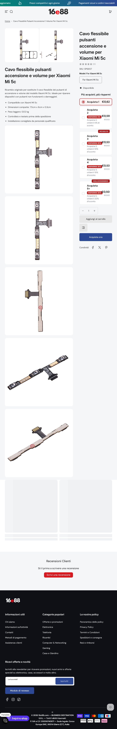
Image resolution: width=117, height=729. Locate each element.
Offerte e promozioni (53, 622)
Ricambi (46, 637)
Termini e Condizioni (89, 632)
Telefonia (47, 632)
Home (7, 21)
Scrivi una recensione (58, 574)
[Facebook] (7, 699)
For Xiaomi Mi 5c (91, 79)
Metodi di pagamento (15, 637)
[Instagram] (13, 699)
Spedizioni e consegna (91, 637)
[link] (93, 247)
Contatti (9, 632)
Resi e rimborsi (87, 642)
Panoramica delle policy (91, 622)
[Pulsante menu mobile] (7, 11)
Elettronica (48, 627)
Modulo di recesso (19, 690)
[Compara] (83, 228)
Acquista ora (95, 237)
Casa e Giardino (50, 653)
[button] (11, 11)
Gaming (46, 648)
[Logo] (58, 11)
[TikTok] (19, 699)
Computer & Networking (54, 642)
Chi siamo (10, 622)
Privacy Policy (87, 627)
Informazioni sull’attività (16, 627)
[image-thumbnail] (25, 55)
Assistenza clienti (13, 642)
